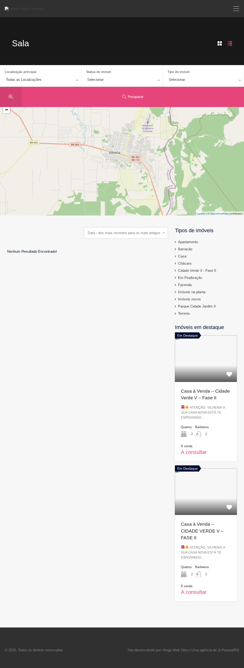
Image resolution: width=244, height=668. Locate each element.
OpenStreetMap (219, 213)
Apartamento (188, 242)
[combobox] (40, 81)
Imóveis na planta (191, 292)
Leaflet (201, 213)
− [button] (6, 110)
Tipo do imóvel (178, 72)
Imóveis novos (189, 299)
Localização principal (20, 72)
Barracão (185, 249)
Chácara (184, 263)
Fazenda (185, 285)
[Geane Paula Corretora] (25, 9)
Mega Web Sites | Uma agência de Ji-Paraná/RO (201, 650)
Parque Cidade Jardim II (197, 306)
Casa (182, 256)
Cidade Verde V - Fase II (197, 270)
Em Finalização (190, 278)
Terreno (184, 313)
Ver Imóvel (206, 372)
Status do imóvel (98, 72)
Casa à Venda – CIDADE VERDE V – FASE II (202, 531)
